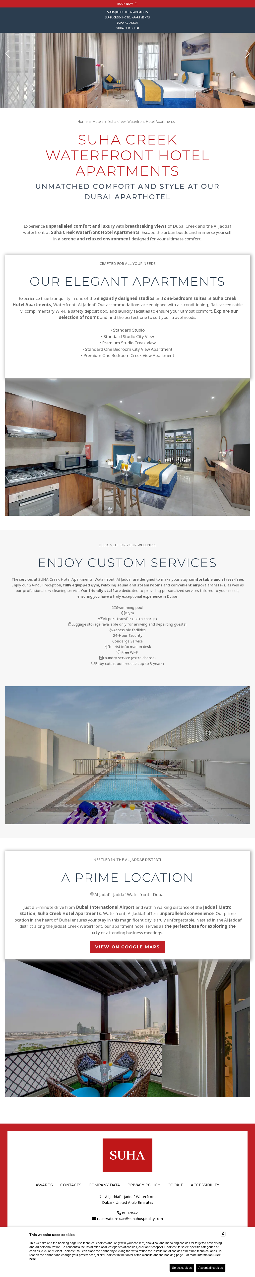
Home (82, 121)
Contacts (70, 1184)
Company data (104, 1184)
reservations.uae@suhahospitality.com (130, 1218)
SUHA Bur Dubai (127, 28)
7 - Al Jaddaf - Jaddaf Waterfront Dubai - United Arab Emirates (127, 1199)
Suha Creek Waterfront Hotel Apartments (141, 121)
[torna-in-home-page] (127, 1155)
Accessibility (205, 1184)
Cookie (175, 1184)
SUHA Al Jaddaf (127, 23)
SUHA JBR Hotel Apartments (127, 12)
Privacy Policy (144, 1184)
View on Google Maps (127, 947)
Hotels (98, 121)
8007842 (130, 1213)
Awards (44, 1184)
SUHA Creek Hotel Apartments (127, 17)
